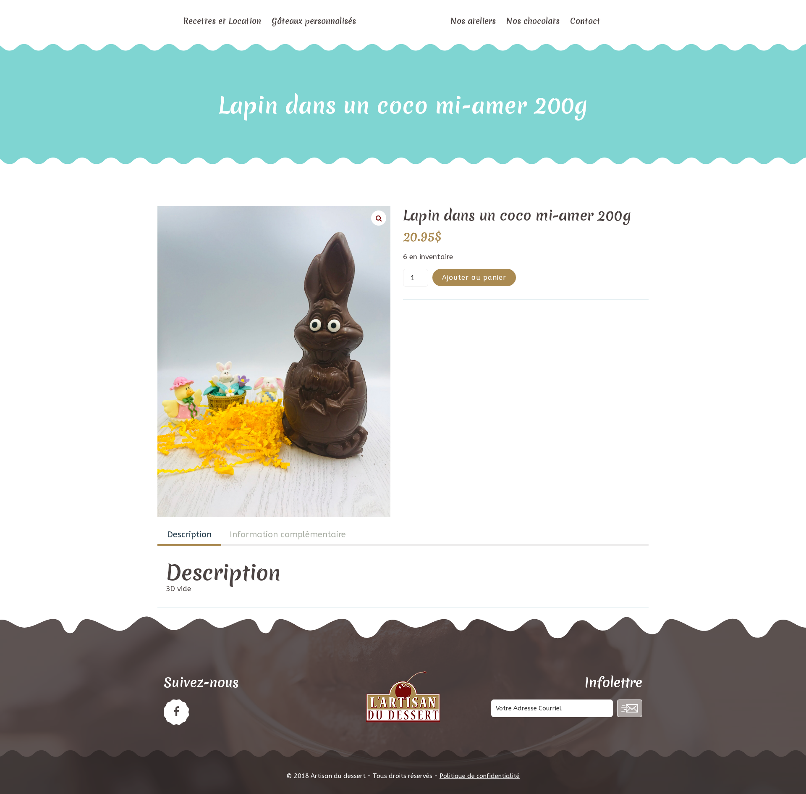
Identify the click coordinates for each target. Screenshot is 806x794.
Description (189, 534)
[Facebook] (176, 712)
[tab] (189, 536)
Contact (585, 21)
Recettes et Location (222, 21)
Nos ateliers (473, 21)
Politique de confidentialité (480, 776)
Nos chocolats (533, 21)
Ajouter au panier (474, 277)
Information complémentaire (288, 534)
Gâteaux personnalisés (314, 21)
